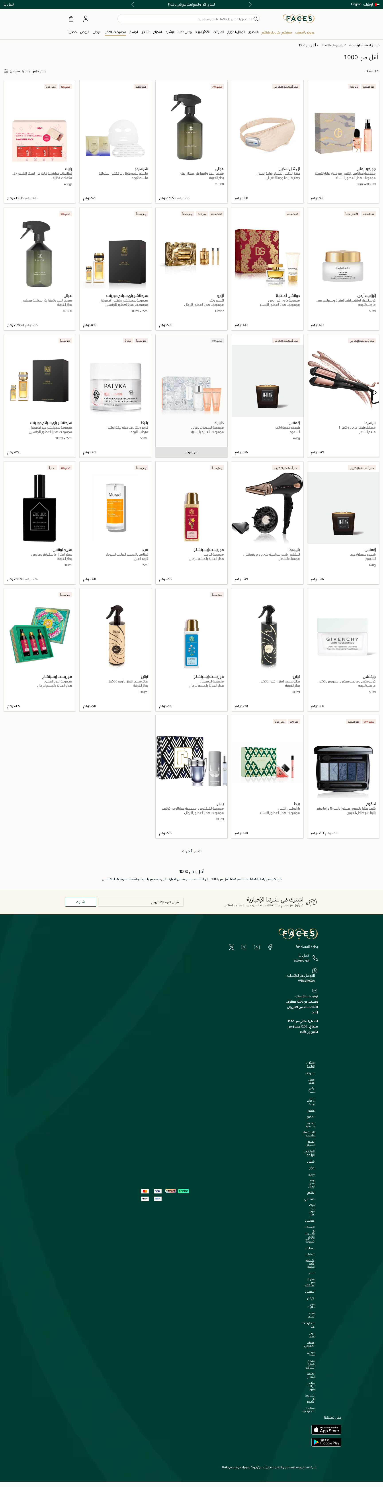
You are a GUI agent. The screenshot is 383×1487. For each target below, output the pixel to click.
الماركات (310, 1073)
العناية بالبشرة (310, 1124)
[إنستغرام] (243, 947)
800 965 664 (301, 960)
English (356, 4)
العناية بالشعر (311, 1143)
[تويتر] (231, 947)
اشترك (80, 902)
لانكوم (311, 1192)
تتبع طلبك (311, 1305)
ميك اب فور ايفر (312, 1209)
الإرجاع (311, 1298)
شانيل (311, 1161)
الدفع (312, 1273)
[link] (218, 32)
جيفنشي (309, 1199)
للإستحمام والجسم (309, 1134)
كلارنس (310, 1220)
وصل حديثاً (311, 1081)
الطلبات (310, 1254)
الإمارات (368, 4)
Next (133, 4)
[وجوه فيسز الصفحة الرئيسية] (299, 18)
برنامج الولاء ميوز (311, 1386)
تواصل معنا (311, 1353)
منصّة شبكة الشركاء (310, 1364)
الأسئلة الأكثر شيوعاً (310, 1263)
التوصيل (310, 1291)
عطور (311, 1110)
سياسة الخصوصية (309, 1409)
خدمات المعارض (309, 1344)
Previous (249, 4)
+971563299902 (306, 980)
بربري (311, 1174)
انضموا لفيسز (311, 1375)
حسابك (310, 1248)
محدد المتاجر (311, 1315)
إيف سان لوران (311, 1183)
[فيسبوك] (270, 947)
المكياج (311, 1116)
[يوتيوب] (256, 947)
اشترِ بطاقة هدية (311, 1101)
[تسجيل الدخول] (86, 18)
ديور (312, 1167)
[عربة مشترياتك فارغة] (71, 18)
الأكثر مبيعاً (312, 1090)
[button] (371, 4)
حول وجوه (312, 1335)
